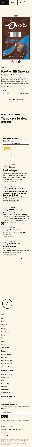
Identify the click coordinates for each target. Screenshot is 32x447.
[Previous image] (12, 61)
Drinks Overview (5, 332)
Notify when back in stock (16, 99)
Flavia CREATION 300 (6, 361)
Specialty (3, 341)
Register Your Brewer (6, 374)
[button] (23, 2)
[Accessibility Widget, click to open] (2, 223)
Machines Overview (6, 354)
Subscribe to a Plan (22, 86)
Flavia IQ (3, 321)
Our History (4, 324)
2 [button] (14, 258)
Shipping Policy (5, 389)
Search (13, 2)
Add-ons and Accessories (8, 367)
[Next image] (19, 61)
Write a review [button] (16, 143)
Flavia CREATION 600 (6, 364)
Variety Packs (5, 347)
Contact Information (6, 377)
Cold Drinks (4, 344)
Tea (2, 338)
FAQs (2, 380)
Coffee (3, 335)
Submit (4, 417)
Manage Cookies (4, 432)
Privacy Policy (5, 383)
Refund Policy (4, 386)
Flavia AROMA (4, 357)
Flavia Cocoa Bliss (12, 83)
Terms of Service (5, 392)
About (2, 318)
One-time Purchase (6, 86)
